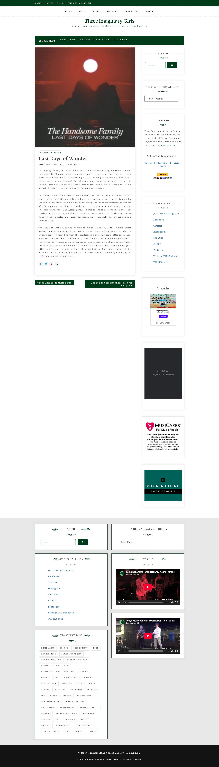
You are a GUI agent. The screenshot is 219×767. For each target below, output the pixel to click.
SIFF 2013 (46, 725)
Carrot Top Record (50, 152)
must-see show (49, 696)
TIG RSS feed (161, 262)
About (38, 3)
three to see (63, 725)
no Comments (73, 165)
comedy (84, 672)
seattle (45, 719)
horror (45, 690)
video (93, 731)
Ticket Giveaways (50, 731)
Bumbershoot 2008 (51, 660)
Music (82, 11)
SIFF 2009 (70, 719)
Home (68, 11)
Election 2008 (49, 684)
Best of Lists (81, 648)
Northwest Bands (51, 701)
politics (46, 713)
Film (96, 11)
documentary (71, 678)
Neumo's (67, 696)
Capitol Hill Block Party (55, 666)
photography (67, 707)
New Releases (84, 696)
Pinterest (159, 250)
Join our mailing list (79, 3)
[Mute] (172, 602)
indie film (76, 690)
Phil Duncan (45, 165)
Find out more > (166, 145)
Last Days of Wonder (63, 158)
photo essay (47, 707)
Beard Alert (48, 648)
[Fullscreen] (176, 602)
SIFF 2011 (84, 719)
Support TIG (131, 11)
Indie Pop (92, 690)
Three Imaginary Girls (109, 21)
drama (87, 678)
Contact (111, 11)
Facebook (159, 219)
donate (149, 163)
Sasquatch (88, 713)
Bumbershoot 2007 (71, 654)
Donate (49, 3)
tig (67, 731)
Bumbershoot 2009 (77, 660)
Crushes (45, 678)
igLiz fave (59, 690)
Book (95, 648)
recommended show (66, 713)
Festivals (67, 684)
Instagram (159, 231)
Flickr (157, 244)
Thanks (61, 3)
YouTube (158, 238)
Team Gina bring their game (54, 282)
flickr (91, 684)
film (80, 684)
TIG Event (79, 731)
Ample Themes (133, 760)
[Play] (119, 602)
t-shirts (175, 163)
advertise (162, 163)
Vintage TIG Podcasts (166, 256)
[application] (148, 587)
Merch (150, 11)
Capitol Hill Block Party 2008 (57, 672)
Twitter (157, 226)
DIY (57, 678)
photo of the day (89, 707)
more (163, 166)
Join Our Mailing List (166, 213)
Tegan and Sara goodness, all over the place (112, 284)
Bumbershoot (48, 654)
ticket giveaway (84, 725)
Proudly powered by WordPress (94, 760)
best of (64, 648)
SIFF (57, 719)
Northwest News (75, 701)
